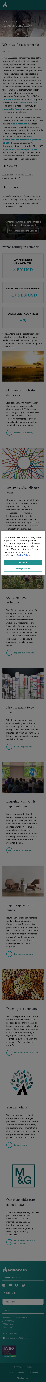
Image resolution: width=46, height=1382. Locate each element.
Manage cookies (23, 569)
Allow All (23, 562)
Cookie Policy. (23, 555)
